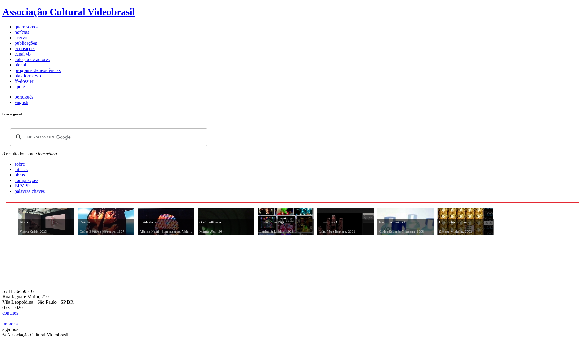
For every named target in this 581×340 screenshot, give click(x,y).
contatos (10, 313)
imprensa (11, 323)
